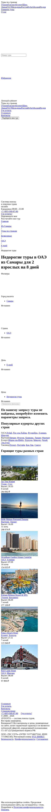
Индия (43, 7)
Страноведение (8, 711)
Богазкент (13, 597)
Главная (4, 221)
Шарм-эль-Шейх (16, 440)
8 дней (4, 245)
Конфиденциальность (25, 739)
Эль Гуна (5, 442)
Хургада (28, 440)
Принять (5, 809)
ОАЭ (9, 7)
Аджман (42, 433)
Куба (30, 7)
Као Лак (29, 445)
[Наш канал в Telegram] (21, 760)
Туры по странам (9, 231)
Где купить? (6, 214)
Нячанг (13, 438)
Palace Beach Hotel (9, 633)
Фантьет (46, 438)
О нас (3, 12)
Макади (37, 440)
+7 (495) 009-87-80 (9, 211)
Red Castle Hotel (8, 671)
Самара (10, 301)
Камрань (29, 438)
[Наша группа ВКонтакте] (21, 780)
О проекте (6, 704)
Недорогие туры (14, 397)
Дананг (38, 438)
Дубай (9, 433)
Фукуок (20, 438)
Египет (19, 5)
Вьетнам (5, 522)
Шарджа (5, 435)
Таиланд (12, 5)
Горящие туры (7, 9)
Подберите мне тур (10, 118)
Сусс (10, 484)
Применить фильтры (10, 404)
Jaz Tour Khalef (8, 481)
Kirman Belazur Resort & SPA (14, 595)
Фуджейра (32, 433)
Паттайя (21, 445)
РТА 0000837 (38, 737)
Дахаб (44, 440)
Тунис (4, 484)
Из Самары (6, 226)
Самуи (38, 445)
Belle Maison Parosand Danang (14, 519)
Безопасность (7, 739)
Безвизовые (6, 236)
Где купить (6, 706)
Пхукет (13, 445)
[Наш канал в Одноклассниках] (21, 800)
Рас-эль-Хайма (20, 433)
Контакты (5, 708)
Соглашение (42, 739)
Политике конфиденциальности (28, 807)
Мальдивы (16, 7)
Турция (4, 5)
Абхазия (36, 7)
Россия (24, 7)
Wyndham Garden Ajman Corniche (16, 557)
